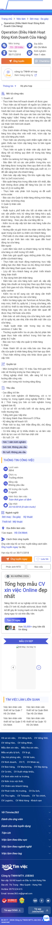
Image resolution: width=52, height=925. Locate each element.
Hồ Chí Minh (20, 532)
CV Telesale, (23, 795)
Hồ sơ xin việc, (8, 738)
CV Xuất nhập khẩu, (24, 771)
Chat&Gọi (44, 61)
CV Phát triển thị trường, (14, 791)
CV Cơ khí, (6, 771)
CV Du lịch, (34, 791)
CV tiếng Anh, (25, 738)
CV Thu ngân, (8, 795)
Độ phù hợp (26, 86)
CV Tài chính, (39, 795)
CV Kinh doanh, (9, 762)
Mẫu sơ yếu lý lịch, (10, 752)
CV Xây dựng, (41, 767)
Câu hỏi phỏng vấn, (11, 757)
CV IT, (22, 762)
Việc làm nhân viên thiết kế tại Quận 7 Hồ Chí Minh (12, 710)
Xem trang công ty (23, 75)
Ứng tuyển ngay (9, 547)
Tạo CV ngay (13, 620)
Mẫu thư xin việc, (30, 747)
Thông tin (8, 86)
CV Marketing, (24, 767)
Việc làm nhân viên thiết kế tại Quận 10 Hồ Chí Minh (36, 721)
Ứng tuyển (18, 61)
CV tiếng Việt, (41, 738)
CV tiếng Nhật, (25, 743)
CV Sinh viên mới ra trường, (15, 776)
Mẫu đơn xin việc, (10, 747)
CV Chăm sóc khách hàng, (14, 786)
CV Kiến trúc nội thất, (12, 781)
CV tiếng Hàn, (8, 743)
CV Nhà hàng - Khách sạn (29, 800)
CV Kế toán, (29, 757)
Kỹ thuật (28, 516)
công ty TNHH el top (25, 71)
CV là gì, (26, 752)
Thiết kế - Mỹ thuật (12, 521)
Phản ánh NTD (13, 566)
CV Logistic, (7, 800)
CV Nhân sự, (33, 762)
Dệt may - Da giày (11, 516)
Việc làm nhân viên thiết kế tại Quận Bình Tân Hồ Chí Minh (37, 710)
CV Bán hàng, (8, 767)
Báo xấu (39, 566)
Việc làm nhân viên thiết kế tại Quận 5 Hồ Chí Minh (14, 721)
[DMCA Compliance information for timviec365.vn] (21, 901)
